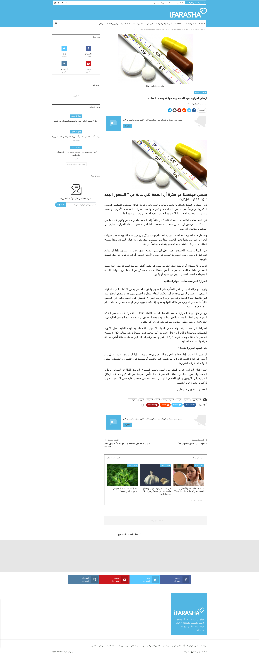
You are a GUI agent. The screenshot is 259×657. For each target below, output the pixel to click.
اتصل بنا (164, 3)
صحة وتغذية (192, 24)
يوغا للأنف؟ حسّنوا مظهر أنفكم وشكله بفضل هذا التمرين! (76, 136)
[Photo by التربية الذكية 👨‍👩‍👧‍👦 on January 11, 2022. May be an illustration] (243, 556)
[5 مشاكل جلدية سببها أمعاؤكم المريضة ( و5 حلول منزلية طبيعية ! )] (188, 475)
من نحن (156, 3)
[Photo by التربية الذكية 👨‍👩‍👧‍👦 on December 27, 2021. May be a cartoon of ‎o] (48, 556)
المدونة (172, 3)
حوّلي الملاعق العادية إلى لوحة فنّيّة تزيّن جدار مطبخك (127, 445)
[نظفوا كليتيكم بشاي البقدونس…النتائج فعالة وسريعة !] (122, 475)
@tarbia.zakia (126, 534)
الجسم (179, 400)
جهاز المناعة (132, 400)
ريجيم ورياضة (113, 24)
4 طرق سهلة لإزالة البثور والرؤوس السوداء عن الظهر (76, 121)
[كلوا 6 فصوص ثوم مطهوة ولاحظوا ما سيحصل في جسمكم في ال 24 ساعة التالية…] (155, 475)
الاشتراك (127, 126)
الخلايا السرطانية (168, 400)
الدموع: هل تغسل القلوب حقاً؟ (192, 444)
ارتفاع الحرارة (196, 400)
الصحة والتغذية (200, 92)
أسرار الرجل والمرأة (165, 24)
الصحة (158, 400)
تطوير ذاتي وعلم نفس (151, 646)
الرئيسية (180, 3)
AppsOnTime (57, 652)
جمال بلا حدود (125, 24)
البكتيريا (186, 400)
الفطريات (150, 400)
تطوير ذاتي (138, 24)
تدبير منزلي (149, 24)
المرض (142, 400)
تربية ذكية (180, 24)
